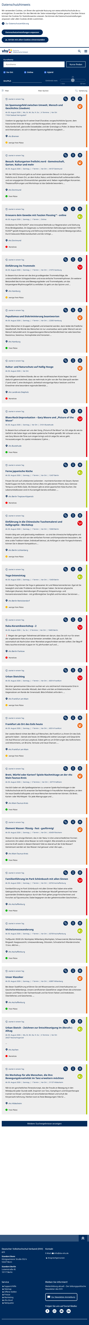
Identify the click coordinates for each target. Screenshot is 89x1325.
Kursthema (8, 59)
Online (30, 72)
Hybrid (50, 72)
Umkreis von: (51, 80)
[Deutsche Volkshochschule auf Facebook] (48, 1311)
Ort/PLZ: (7, 81)
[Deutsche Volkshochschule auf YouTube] (62, 1311)
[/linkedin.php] (69, 1311)
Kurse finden (76, 64)
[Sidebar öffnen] (85, 51)
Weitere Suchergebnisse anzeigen (44, 1123)
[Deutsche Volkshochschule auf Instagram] (55, 1311)
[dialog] (44, 24)
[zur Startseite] (14, 51)
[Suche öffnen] (79, 51)
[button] (81, 90)
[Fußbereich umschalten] (83, 1238)
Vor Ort (9, 72)
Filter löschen (43, 91)
